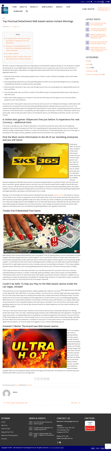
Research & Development (9, 435)
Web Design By (56, 447)
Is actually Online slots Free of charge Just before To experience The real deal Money (18, 41)
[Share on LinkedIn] (48, 378)
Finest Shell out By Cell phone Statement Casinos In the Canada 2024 (98, 49)
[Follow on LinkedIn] (108, 1)
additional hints (59, 195)
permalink (29, 385)
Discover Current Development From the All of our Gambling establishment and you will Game (18, 48)
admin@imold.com (67, 438)
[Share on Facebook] (35, 378)
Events (88, 64)
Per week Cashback (12, 53)
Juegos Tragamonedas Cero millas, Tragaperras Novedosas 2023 (98, 36)
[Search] (27, 11)
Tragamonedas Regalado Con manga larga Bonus (98, 29)
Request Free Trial (7, 432)
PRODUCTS (34, 7)
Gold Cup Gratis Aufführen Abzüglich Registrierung (99, 42)
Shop (68, 7)
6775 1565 (65, 436)
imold (18, 26)
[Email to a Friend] (41, 378)
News (4, 18)
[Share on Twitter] (38, 378)
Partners (4, 439)
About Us (4, 425)
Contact (82, 2)
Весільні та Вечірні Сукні (94, 74)
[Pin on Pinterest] (44, 378)
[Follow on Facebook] (105, 1)
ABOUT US (23, 7)
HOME (14, 7)
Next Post (74, 403)
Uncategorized (90, 71)
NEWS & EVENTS (47, 7)
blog (87, 61)
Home (3, 422)
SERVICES (59, 7)
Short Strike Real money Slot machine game (98, 24)
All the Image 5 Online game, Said (16, 403)
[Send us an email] (107, 1)
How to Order (5, 429)
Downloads (18, 11)
